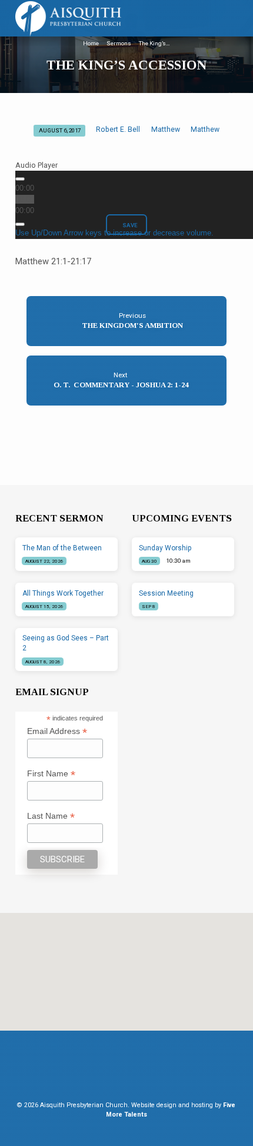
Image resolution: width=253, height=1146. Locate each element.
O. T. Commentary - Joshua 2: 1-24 (121, 385)
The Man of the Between (62, 548)
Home (91, 43)
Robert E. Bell (118, 129)
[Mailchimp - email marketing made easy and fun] (102, 868)
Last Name (51, 816)
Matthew (165, 129)
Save (130, 225)
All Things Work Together (63, 593)
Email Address (57, 731)
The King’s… (154, 43)
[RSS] (137, 1071)
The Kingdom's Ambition (132, 325)
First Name (51, 773)
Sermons (118, 43)
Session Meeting (166, 593)
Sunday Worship (165, 548)
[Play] (20, 179)
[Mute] (20, 224)
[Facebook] (118, 1071)
